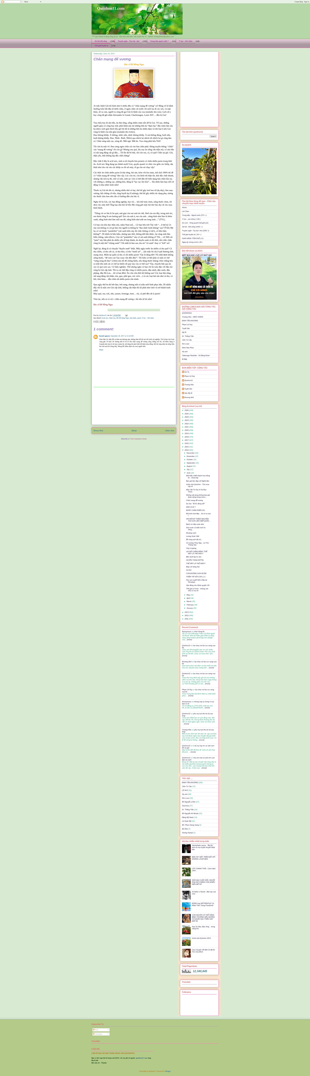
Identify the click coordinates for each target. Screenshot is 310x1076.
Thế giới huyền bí (101, 46)
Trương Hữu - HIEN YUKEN (192, 317)
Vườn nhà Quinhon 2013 (201, 938)
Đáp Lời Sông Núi (193, 567)
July (188, 469)
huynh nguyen (104, 336)
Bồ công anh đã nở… (194, 539)
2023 (187, 420)
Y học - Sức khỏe (185, 41)
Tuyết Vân (186, 328)
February (190, 605)
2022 (187, 424)
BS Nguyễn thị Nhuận (190, 813)
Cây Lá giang (191, 548)
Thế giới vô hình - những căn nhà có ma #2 (197, 590)
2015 (187, 447)
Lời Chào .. (186, 211)
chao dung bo (199, 631)
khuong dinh (189, 397)
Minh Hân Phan (188, 348)
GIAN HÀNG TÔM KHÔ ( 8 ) (193, 238)
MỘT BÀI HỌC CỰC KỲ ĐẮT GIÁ (197, 255)
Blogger (168, 1071)
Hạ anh (185, 351)
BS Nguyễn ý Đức (189, 802)
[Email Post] (125, 315)
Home (134, 430)
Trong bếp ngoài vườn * (159, 41)
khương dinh (187, 662)
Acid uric (105, 318)
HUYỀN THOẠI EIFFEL (195, 560)
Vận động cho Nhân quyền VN (197, 585)
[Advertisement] (133, 406)
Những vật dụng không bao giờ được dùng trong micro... (198, 496)
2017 (187, 440)
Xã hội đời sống (101, 41)
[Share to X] (99, 321)
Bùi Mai (185, 829)
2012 (187, 615)
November (191, 456)
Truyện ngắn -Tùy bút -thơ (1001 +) (195, 231)
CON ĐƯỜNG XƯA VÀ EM (196, 573)
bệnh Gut (112, 318)
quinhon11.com (141, 1058)
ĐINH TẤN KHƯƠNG (190, 321)
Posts (96, 1030)
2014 (187, 450)
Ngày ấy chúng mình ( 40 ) (192, 242)
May (188, 595)
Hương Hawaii (187, 833)
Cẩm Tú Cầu (187, 340)
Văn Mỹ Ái (188, 393)
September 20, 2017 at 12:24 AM (122, 336)
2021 (187, 427)
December (191, 453)
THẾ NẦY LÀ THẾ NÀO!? (195, 563)
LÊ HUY (185, 790)
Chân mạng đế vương (194, 500)
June (189, 473)
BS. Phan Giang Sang (190, 825)
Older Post (169, 430)
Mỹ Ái (184, 332)
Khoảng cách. (191, 533)
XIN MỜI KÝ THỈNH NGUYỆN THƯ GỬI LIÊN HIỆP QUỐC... (198, 520)
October (190, 459)
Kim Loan (185, 344)
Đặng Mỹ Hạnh (188, 817)
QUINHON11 (187, 313)
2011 (187, 619)
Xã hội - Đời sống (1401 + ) (192, 227)
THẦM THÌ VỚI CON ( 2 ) (195, 577)
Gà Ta (186, 372)
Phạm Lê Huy (187, 324)
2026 (187, 410)
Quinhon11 (103, 315)
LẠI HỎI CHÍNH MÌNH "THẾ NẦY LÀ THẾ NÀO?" (196, 552)
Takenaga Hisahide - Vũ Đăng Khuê (195, 355)
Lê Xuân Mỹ (186, 821)
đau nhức (133, 318)
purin (139, 318)
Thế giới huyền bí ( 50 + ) (191, 234)
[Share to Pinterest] (104, 321)
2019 (187, 433)
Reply (101, 350)
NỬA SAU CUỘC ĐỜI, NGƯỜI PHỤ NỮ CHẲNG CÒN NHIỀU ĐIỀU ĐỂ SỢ (203, 882)
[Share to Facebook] (101, 321)
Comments (98, 1034)
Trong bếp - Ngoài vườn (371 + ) (194, 215)
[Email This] (94, 321)
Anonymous (186, 631)
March (189, 601)
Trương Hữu (189, 385)
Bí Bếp (184, 359)
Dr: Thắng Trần (188, 336)
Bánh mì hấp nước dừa (195, 524)
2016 (187, 443)
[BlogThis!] (97, 321)
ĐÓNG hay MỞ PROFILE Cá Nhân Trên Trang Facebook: (203, 904)
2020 (187, 430)
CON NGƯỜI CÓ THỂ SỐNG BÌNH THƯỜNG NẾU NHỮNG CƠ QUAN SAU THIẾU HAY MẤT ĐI (203, 918)
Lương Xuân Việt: (192, 536)
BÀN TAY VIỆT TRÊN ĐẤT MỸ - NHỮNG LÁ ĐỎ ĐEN (204, 858)
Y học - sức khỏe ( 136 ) (191, 219)
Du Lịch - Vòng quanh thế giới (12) (195, 223)
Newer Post (98, 430)
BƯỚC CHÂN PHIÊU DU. (195, 510)
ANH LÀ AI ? (191, 507)
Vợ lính (188, 570)
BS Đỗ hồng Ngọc (122, 318)
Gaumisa (185, 806)
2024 (187, 417)
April (188, 598)
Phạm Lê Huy (189, 376)
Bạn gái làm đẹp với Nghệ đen (197, 481)
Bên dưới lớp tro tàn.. (194, 557)
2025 (187, 414)
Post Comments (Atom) (138, 439)
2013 (187, 612)
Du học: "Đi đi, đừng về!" (195, 504)
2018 (187, 437)
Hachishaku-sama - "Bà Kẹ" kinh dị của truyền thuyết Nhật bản (203, 847)
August (189, 466)
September (191, 463)
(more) (189, 640)
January (190, 608)
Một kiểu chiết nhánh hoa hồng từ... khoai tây (198, 477)
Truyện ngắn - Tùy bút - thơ (128, 41)
